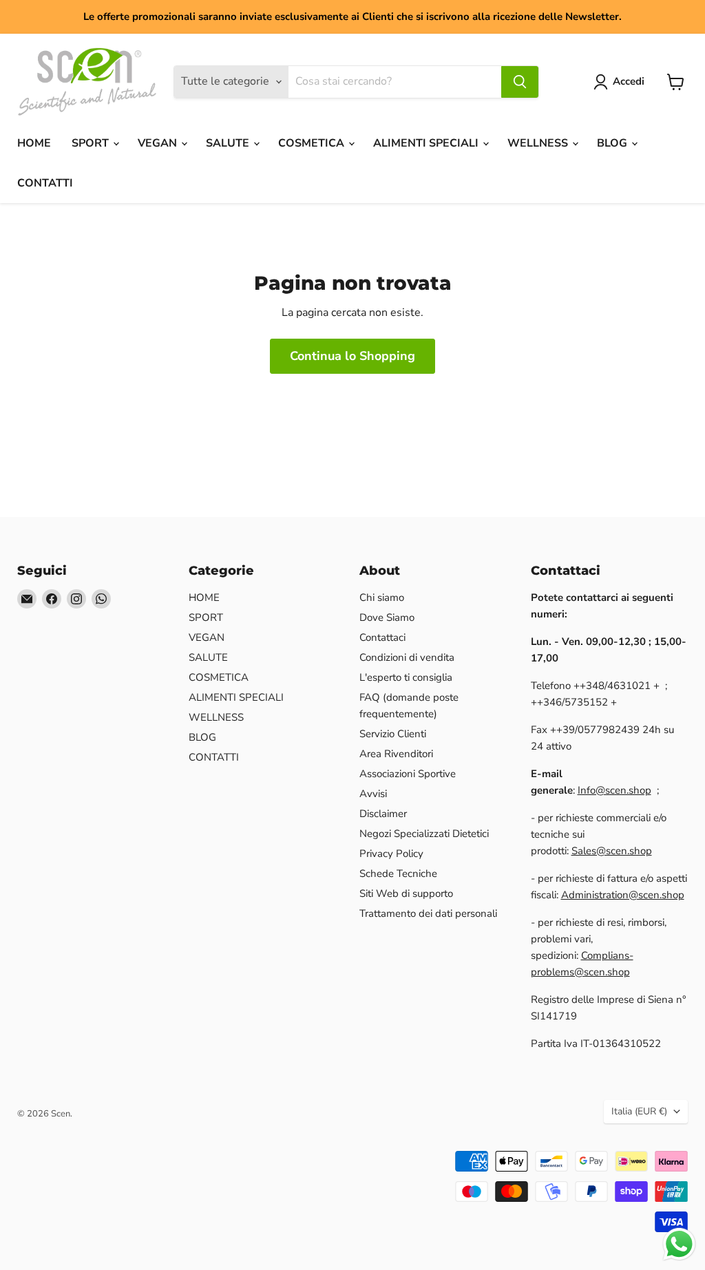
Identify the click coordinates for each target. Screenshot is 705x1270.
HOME (34, 143)
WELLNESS (539, 143)
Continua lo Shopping (352, 356)
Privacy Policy (391, 853)
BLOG (613, 143)
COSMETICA (312, 143)
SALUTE (229, 143)
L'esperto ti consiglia (405, 677)
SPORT (92, 143)
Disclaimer (383, 814)
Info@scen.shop (614, 790)
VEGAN (159, 143)
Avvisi (373, 794)
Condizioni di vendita (406, 657)
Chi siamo (381, 597)
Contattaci (382, 637)
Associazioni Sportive (407, 774)
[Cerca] (519, 82)
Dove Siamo (386, 617)
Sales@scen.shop (611, 851)
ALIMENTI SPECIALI (427, 143)
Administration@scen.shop (622, 895)
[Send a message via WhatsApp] (679, 1244)
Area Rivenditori (396, 754)
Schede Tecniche (398, 873)
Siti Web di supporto (406, 893)
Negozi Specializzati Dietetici (424, 833)
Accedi (628, 81)
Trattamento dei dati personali (428, 913)
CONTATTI (45, 183)
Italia (639, 1111)
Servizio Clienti (392, 734)
